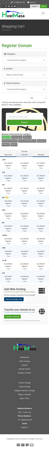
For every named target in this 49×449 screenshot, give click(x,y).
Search (24, 122)
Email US (33, 2)
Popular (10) (6, 137)
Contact (25, 365)
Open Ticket (24, 398)
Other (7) (14, 144)
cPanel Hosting (24, 383)
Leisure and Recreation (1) (27, 141)
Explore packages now (14, 299)
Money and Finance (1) (9, 141)
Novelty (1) (5, 144)
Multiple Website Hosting (25, 390)
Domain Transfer (24, 373)
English (34, 6)
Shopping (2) (41, 141)
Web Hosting (24, 361)
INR (43, 6)
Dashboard (24, 357)
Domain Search (24, 369)
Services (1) (27, 137)
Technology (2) (17, 137)
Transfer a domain (12, 316)
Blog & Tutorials (24, 394)
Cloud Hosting (24, 386)
